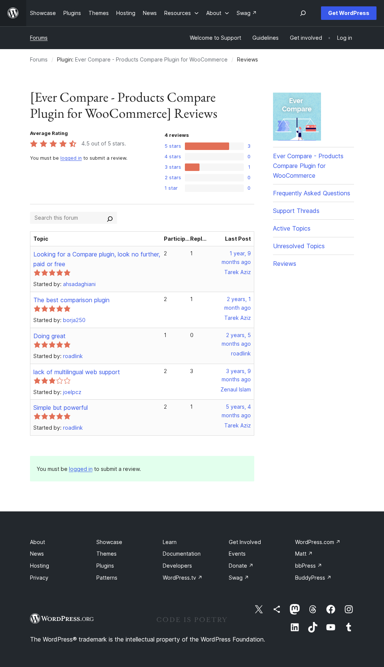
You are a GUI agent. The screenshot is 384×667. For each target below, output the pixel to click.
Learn (170, 542)
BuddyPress (313, 577)
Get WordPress (348, 13)
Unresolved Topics (299, 246)
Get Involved (245, 542)
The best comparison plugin (71, 300)
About (37, 542)
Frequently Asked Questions (311, 193)
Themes (106, 553)
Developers (177, 565)
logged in (71, 158)
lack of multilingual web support (76, 372)
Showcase (109, 542)
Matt (304, 553)
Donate (241, 565)
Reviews (284, 263)
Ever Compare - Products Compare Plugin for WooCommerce (151, 59)
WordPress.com (317, 542)
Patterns (106, 577)
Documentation (182, 553)
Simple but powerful (60, 407)
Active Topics (291, 228)
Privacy (39, 577)
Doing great (49, 336)
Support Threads (296, 210)
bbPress (308, 565)
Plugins (105, 565)
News (37, 553)
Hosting (39, 565)
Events (237, 553)
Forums (39, 37)
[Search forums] (110, 218)
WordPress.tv (182, 577)
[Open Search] (303, 13)
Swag (239, 577)
